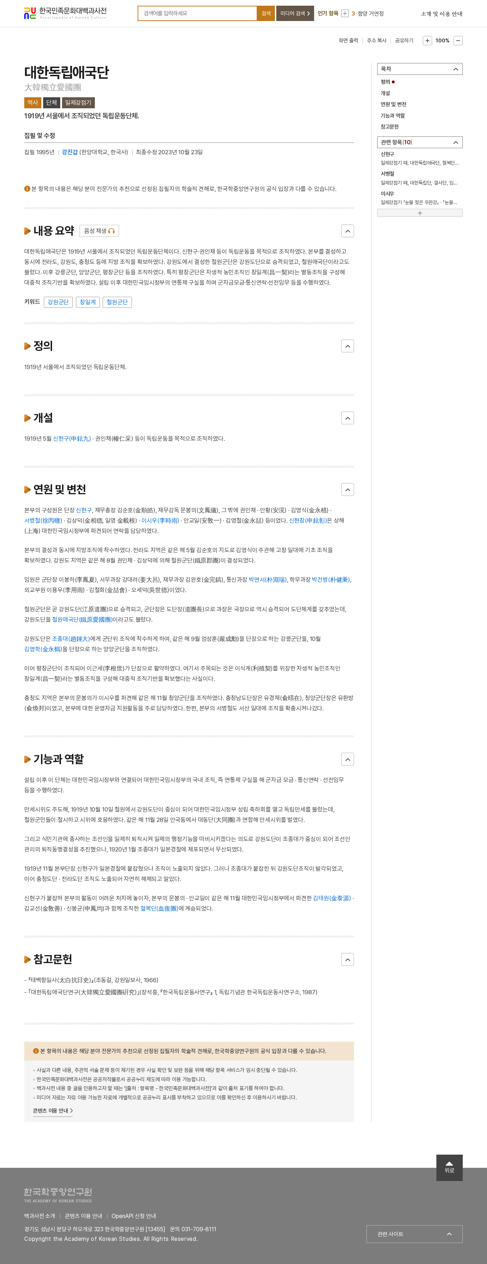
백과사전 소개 (39, 1216)
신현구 (84, 510)
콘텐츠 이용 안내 (50, 1111)
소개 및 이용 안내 (442, 14)
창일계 (88, 302)
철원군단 (117, 302)
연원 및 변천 (393, 104)
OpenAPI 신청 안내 (134, 1216)
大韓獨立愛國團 (52, 87)
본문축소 (458, 40)
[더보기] (420, 213)
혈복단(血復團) (159, 908)
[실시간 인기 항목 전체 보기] (345, 13)
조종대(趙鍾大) (71, 638)
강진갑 (70, 152)
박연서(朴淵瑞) (268, 579)
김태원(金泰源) (332, 898)
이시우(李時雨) (161, 520)
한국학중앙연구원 (58, 1195)
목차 (386, 69)
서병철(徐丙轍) (43, 520)
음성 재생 (95, 230)
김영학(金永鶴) (43, 649)
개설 (385, 93)
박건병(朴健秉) (331, 579)
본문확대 (427, 40)
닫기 (347, 230)
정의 (385, 82)
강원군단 (58, 302)
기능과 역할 (393, 116)
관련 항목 (396, 142)
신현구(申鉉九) (72, 438)
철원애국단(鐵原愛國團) (82, 619)
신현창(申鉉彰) (308, 520)
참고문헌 (390, 127)
